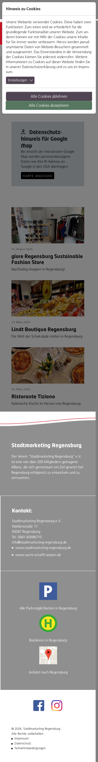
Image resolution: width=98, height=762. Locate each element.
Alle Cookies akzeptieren (49, 105)
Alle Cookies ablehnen (49, 96)
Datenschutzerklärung (38, 67)
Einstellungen (17, 80)
